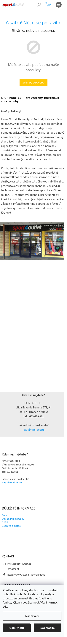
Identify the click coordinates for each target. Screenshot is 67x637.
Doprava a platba (11, 526)
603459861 (13, 569)
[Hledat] (39, 4)
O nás (5, 515)
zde (5, 607)
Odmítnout (16, 628)
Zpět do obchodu (33, 82)
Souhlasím (47, 628)
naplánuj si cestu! (33, 430)
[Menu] (58, 4)
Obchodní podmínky (13, 519)
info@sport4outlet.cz (19, 564)
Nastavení (32, 616)
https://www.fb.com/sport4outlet (26, 575)
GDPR (5, 522)
